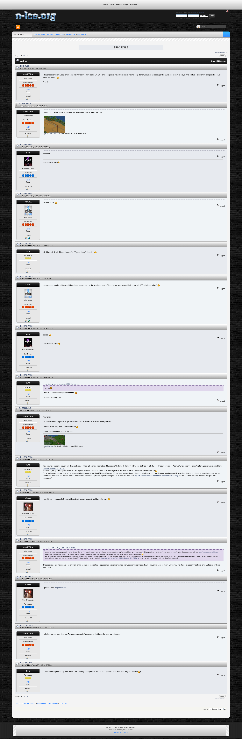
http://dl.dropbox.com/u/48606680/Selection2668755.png (156, 476)
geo (28, 152)
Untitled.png (49, 446)
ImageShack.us (60, 588)
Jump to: (205, 709)
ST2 (28, 251)
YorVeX (28, 202)
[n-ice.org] (29, 238)
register (201, 12)
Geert (28, 498)
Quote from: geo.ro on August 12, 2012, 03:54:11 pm (61, 384)
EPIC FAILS (24, 66)
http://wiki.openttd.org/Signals (54, 468)
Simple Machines (129, 727)
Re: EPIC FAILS (25, 104)
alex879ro (28, 74)
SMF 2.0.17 (109, 727)
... (26, 56)
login (194, 12)
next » (224, 52)
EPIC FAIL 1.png (50, 133)
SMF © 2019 (119, 727)
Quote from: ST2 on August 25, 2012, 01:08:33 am (60, 548)
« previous (218, 52)
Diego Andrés (128, 729)
